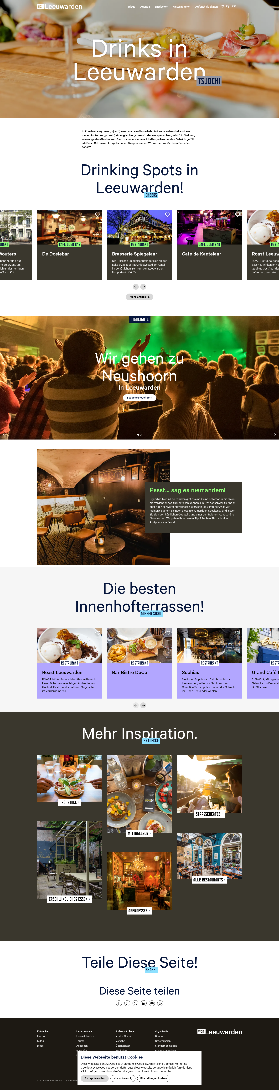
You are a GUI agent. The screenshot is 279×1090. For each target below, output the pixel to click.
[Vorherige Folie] (136, 705)
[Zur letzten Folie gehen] (136, 287)
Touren (80, 1040)
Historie (41, 1036)
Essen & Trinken (85, 1036)
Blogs (40, 1045)
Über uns (160, 1036)
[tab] (138, 435)
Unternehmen (163, 1040)
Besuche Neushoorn (139, 397)
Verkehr (120, 1040)
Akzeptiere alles (95, 1078)
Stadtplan (121, 1050)
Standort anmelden (166, 1045)
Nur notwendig (123, 1078)
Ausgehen (82, 1045)
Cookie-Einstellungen (76, 1080)
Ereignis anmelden (165, 1050)
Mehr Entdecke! (140, 296)
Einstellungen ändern (153, 1078)
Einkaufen (82, 1050)
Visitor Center (124, 1036)
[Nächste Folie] (143, 287)
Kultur (40, 1040)
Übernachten (123, 1045)
